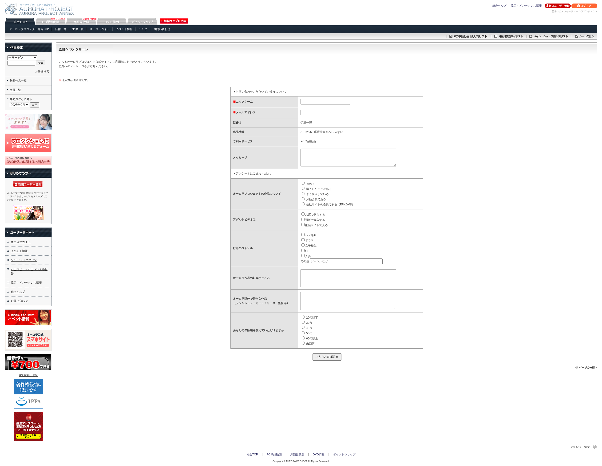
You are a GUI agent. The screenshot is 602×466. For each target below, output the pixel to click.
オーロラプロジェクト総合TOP (29, 29)
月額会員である (315, 199)
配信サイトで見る (316, 225)
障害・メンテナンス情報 (526, 5)
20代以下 (311, 317)
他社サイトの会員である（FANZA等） (330, 204)
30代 (308, 322)
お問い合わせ (161, 29)
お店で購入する (315, 214)
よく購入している (317, 194)
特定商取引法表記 (28, 375)
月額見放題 (297, 454)
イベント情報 (124, 29)
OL (307, 251)
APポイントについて (24, 260)
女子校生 (311, 245)
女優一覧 (78, 29)
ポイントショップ (344, 454)
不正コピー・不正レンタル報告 (29, 271)
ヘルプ (143, 29)
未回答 (310, 343)
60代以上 (311, 338)
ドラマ (309, 240)
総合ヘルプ (499, 5)
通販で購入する (315, 220)
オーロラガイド (100, 29)
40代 (308, 328)
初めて (310, 183)
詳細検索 (43, 71)
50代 (308, 333)
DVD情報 (319, 454)
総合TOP (252, 454)
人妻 (308, 256)
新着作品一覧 (18, 80)
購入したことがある (318, 189)
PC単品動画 (274, 454)
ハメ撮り (311, 235)
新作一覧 (60, 29)
